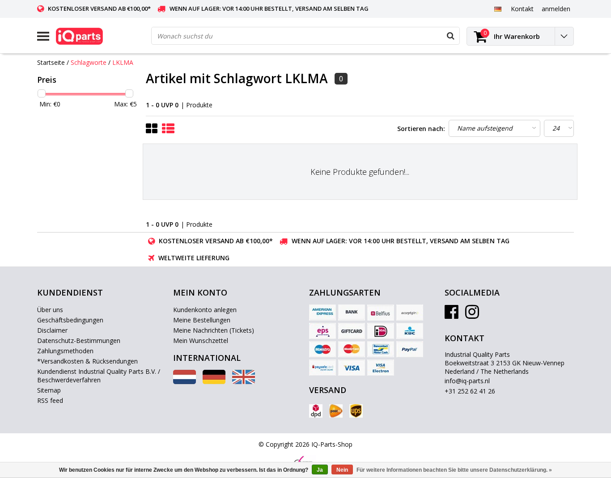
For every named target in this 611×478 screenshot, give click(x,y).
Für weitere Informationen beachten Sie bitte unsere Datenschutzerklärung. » (454, 470)
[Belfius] (380, 313)
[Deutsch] (497, 8)
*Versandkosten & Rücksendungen (87, 361)
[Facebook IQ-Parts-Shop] (451, 315)
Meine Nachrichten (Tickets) (213, 330)
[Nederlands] (184, 381)
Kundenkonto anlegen (205, 309)
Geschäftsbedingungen (70, 320)
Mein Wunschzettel (200, 340)
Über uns (50, 309)
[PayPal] (409, 349)
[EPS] (322, 331)
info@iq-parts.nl (467, 380)
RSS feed (50, 400)
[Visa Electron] (380, 368)
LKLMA (122, 62)
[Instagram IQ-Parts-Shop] (472, 315)
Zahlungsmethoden (65, 351)
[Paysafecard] (322, 368)
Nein (342, 470)
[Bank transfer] (351, 313)
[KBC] (409, 331)
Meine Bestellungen (201, 320)
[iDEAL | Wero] (380, 331)
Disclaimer (52, 330)
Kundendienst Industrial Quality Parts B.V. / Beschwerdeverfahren (98, 375)
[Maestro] (322, 349)
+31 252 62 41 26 (470, 391)
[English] (243, 381)
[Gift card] (351, 331)
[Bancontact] (380, 349)
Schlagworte (88, 62)
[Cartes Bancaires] (409, 313)
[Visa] (351, 368)
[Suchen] (450, 36)
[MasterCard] (351, 349)
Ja (320, 470)
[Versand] (315, 411)
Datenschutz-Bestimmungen (78, 340)
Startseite (51, 62)
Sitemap (49, 390)
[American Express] (322, 313)
